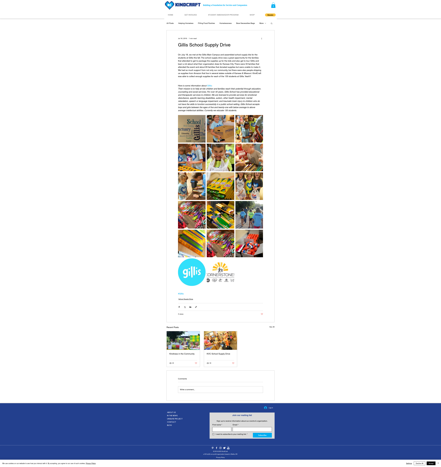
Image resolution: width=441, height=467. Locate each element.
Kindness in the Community (182, 354)
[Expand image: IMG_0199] (249, 129)
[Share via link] (196, 307)
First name (217, 425)
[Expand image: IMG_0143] (249, 186)
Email (236, 425)
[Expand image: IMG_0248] (192, 186)
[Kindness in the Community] (183, 340)
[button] (273, 5)
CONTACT (171, 422)
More (261, 23)
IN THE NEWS (172, 415)
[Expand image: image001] (220, 272)
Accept (431, 463)
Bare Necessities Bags (245, 23)
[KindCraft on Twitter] (224, 447)
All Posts (170, 23)
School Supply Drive (185, 299)
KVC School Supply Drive (218, 354)
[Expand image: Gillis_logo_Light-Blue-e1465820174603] (192, 272)
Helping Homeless (185, 23)
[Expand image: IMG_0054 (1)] (192, 215)
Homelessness (225, 23)
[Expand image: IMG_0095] (220, 129)
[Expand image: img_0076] (192, 157)
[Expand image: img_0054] (220, 243)
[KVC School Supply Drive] (220, 340)
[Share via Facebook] (179, 307)
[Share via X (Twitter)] (185, 307)
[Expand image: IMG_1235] (220, 157)
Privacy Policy (91, 463)
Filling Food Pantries (206, 23)
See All (271, 327)
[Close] (438, 463)
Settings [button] (409, 463)
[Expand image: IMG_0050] (220, 186)
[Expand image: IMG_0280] (249, 215)
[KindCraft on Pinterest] (212, 447)
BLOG (169, 425)
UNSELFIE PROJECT (175, 418)
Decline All (419, 463)
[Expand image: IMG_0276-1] (192, 129)
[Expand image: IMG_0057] (249, 243)
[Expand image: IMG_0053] (220, 215)
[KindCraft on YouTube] (228, 447)
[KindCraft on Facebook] (216, 447)
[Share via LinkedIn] (190, 307)
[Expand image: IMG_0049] (192, 243)
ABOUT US (171, 412)
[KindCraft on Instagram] (220, 447)
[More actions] (261, 38)
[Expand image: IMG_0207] (249, 157)
